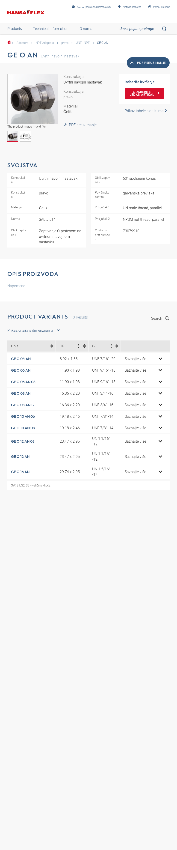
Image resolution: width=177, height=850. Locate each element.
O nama (86, 28)
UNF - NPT (83, 43)
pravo (64, 43)
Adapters (22, 43)
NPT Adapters (45, 43)
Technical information (50, 28)
